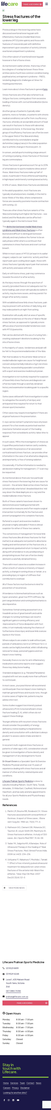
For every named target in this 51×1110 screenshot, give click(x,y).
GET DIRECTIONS (13, 991)
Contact (30, 1083)
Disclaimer (25, 1087)
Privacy (15, 1087)
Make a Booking (31, 4)
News (38, 1083)
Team (22, 1083)
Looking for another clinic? (15, 1092)
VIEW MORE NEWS (17, 888)
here (45, 89)
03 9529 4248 (12, 974)
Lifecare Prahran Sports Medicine (17, 781)
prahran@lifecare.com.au (17, 996)
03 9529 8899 (12, 968)
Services (14, 1083)
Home (6, 1083)
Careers (6, 1087)
